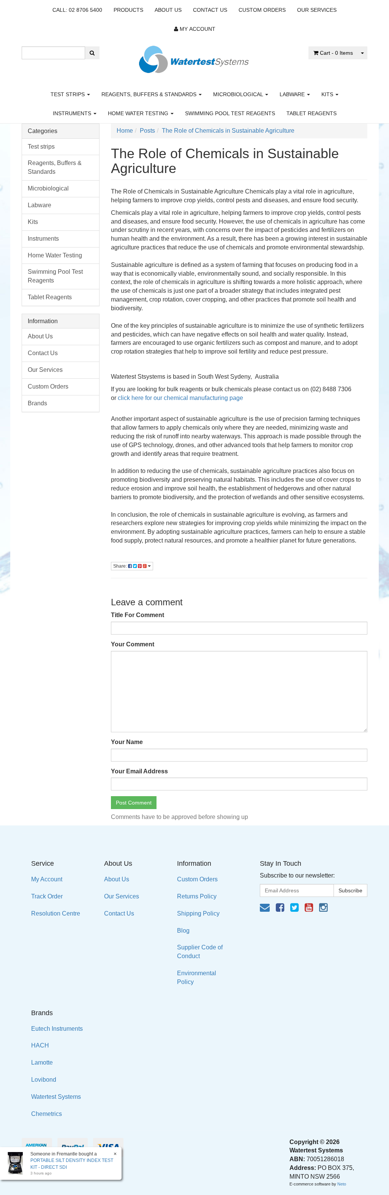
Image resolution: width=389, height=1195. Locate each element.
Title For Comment (137, 615)
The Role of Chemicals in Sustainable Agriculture (228, 130)
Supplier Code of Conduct (200, 951)
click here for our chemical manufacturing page (180, 398)
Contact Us (210, 10)
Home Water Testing (139, 113)
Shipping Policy (198, 913)
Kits (328, 94)
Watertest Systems (56, 1096)
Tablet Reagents (311, 113)
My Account (46, 879)
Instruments (73, 113)
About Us (168, 10)
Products (128, 10)
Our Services (317, 10)
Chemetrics (46, 1114)
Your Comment (132, 644)
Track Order (47, 896)
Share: (120, 566)
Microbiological (238, 94)
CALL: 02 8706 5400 (77, 10)
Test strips (68, 94)
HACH (40, 1045)
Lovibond (43, 1079)
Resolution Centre (55, 913)
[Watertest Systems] (194, 57)
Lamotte (42, 1062)
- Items (336, 53)
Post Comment (134, 803)
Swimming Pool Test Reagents (230, 113)
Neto (341, 1184)
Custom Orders (262, 10)
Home (125, 130)
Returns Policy (197, 896)
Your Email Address (139, 771)
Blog (183, 930)
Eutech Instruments (57, 1028)
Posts (147, 130)
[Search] (92, 52)
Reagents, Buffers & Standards (149, 94)
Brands (37, 403)
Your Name (127, 742)
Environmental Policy (196, 977)
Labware (293, 94)
